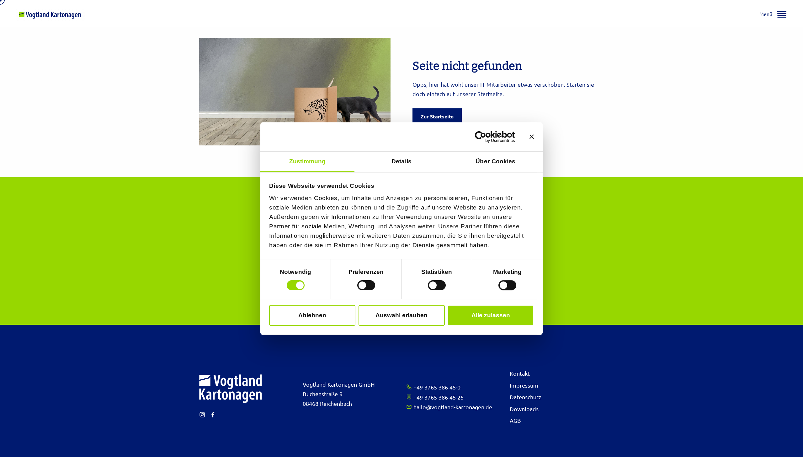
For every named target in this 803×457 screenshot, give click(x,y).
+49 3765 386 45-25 (438, 397)
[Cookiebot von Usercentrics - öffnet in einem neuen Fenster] (487, 137)
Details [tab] (401, 161)
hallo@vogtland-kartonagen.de (452, 407)
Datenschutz (525, 397)
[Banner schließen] (531, 137)
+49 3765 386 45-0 (436, 387)
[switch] (366, 285)
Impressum (524, 385)
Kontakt (520, 373)
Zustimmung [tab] (307, 161)
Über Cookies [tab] (495, 161)
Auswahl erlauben (401, 315)
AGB (515, 420)
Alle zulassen (490, 315)
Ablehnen (312, 315)
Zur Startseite (437, 116)
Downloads (524, 408)
